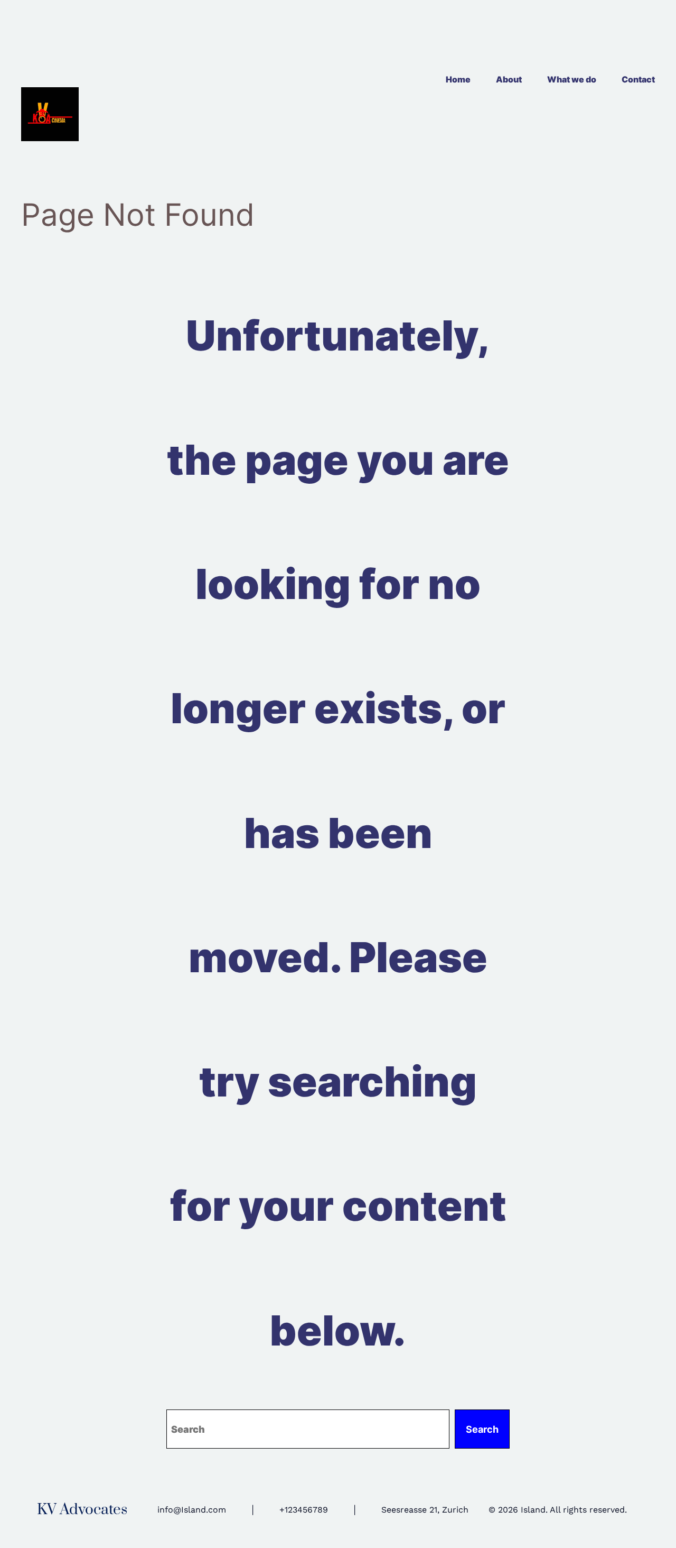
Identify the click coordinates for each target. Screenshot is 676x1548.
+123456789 (303, 1510)
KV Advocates (82, 1509)
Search (482, 1429)
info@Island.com (191, 1510)
